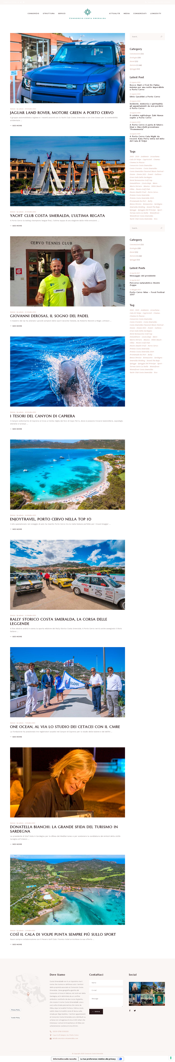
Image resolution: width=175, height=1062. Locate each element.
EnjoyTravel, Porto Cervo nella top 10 (50, 519)
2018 (132, 156)
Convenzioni (135, 54)
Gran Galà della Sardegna (141, 177)
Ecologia (133, 57)
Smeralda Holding (137, 207)
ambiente (145, 156)
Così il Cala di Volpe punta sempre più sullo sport (63, 934)
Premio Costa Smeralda (139, 195)
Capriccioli (147, 159)
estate (132, 174)
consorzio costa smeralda (141, 165)
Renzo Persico (135, 204)
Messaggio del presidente (143, 276)
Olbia (132, 189)
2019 (137, 156)
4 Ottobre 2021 (30, 823)
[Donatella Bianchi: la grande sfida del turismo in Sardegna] (67, 782)
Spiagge (133, 69)
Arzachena (154, 156)
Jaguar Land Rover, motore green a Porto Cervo (62, 112)
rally (150, 201)
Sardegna (158, 204)
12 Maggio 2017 (135, 290)
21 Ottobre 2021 (30, 312)
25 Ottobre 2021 (30, 212)
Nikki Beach (156, 186)
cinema (157, 159)
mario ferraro (136, 186)
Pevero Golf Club (143, 189)
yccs (155, 219)
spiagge (133, 210)
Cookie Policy (15, 1018)
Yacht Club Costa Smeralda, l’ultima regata (57, 215)
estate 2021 (141, 174)
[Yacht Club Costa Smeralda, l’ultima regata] (67, 171)
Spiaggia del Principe (147, 210)
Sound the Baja (153, 207)
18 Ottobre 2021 (30, 412)
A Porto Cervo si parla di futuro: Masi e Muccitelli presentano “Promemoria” (146, 127)
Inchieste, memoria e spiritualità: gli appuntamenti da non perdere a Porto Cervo (146, 106)
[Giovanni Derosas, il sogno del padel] (67, 271)
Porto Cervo (153, 192)
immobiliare (135, 183)
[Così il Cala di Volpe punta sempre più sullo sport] (67, 890)
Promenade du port (138, 201)
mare (155, 183)
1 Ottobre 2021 (30, 930)
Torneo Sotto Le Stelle (139, 213)
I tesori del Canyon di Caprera (42, 416)
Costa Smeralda (150, 168)
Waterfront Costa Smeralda (141, 216)
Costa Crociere (136, 168)
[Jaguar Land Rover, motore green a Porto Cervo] (67, 68)
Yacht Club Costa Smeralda (141, 219)
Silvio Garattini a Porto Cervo (145, 96)
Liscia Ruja (146, 183)
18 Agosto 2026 (135, 113)
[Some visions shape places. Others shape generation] (147, 988)
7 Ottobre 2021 (30, 723)
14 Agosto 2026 (135, 134)
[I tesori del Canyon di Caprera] (67, 371)
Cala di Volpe (135, 159)
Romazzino (148, 204)
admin (21, 109)
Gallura (158, 174)
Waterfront (154, 213)
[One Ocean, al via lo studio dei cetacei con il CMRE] (67, 682)
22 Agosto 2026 (135, 82)
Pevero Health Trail (138, 192)
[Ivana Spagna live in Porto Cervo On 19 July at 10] (135, 988)
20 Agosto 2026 (135, 101)
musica (147, 186)
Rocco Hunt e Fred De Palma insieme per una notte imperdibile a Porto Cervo (147, 87)
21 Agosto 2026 (135, 94)
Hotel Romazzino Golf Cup (141, 180)
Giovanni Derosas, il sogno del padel (49, 316)
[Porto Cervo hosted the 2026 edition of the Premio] (147, 1000)
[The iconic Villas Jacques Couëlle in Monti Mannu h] (159, 988)
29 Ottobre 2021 (30, 109)
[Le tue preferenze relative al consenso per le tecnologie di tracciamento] (171, 1058)
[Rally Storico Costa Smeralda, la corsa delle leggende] (67, 575)
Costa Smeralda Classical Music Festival (146, 171)
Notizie (12, 109)
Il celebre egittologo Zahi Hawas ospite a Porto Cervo (146, 116)
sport (159, 210)
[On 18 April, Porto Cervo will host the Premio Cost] (159, 1000)
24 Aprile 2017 (135, 273)
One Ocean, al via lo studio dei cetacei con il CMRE (65, 727)
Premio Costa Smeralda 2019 (142, 198)
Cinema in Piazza (137, 162)
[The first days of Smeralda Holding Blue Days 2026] (135, 1000)
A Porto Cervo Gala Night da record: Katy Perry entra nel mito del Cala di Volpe (147, 138)
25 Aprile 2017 (135, 280)
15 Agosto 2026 (135, 122)
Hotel (132, 61)
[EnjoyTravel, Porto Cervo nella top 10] (67, 474)
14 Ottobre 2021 (30, 515)
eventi (150, 174)
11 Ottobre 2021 (30, 615)
